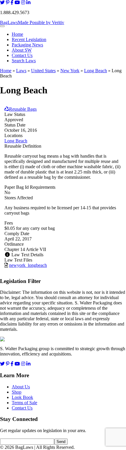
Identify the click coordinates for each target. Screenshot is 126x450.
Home (17, 34)
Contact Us (22, 55)
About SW (22, 50)
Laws (21, 70)
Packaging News (27, 44)
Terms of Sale (24, 402)
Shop (16, 392)
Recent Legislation (29, 39)
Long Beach (95, 70)
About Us (21, 386)
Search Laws (24, 60)
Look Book (22, 397)
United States (43, 70)
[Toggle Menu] (2, 26)
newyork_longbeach (28, 265)
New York (69, 70)
